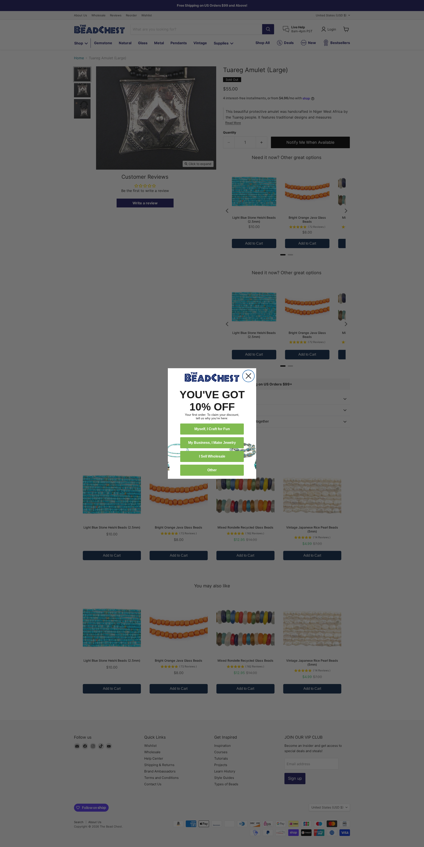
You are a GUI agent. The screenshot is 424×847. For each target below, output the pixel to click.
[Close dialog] (248, 376)
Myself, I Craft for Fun (212, 429)
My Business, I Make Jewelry (212, 443)
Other (212, 470)
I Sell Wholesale (212, 456)
